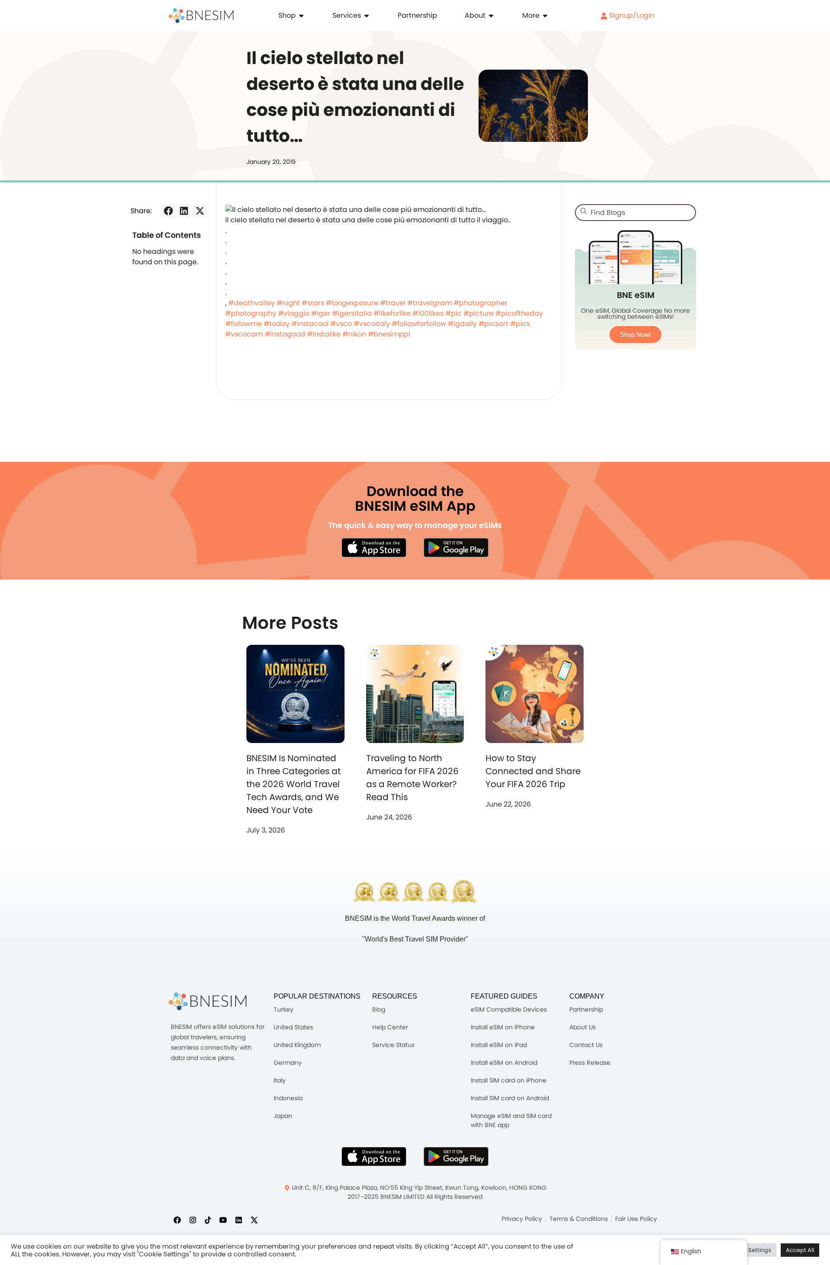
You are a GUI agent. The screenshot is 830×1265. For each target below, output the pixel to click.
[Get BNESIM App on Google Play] (456, 1156)
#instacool (310, 324)
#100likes (428, 313)
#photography (250, 313)
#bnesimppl (389, 334)
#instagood (285, 334)
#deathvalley (251, 303)
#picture (478, 313)
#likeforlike (392, 313)
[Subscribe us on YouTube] (223, 1219)
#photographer (480, 303)
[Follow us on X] (254, 1219)
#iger (320, 313)
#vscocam (244, 334)
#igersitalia (352, 313)
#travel (392, 303)
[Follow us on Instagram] (192, 1219)
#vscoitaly (372, 324)
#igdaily (462, 324)
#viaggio (294, 313)
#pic (453, 313)
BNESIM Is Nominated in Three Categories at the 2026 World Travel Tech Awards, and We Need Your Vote (293, 784)
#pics (520, 324)
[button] (168, 211)
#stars (313, 303)
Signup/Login (630, 15)
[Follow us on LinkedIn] (238, 1219)
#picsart (493, 324)
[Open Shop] (301, 15)
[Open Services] (366, 15)
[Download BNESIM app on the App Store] (374, 547)
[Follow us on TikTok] (208, 1219)
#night (288, 303)
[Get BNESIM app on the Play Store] (456, 547)
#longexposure (352, 303)
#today (277, 324)
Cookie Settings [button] (749, 1250)
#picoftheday (519, 313)
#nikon (354, 334)
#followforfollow (419, 324)
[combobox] (635, 212)
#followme (243, 324)
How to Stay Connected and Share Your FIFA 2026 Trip (533, 771)
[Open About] (491, 15)
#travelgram (429, 303)
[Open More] (545, 15)
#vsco (341, 324)
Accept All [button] (800, 1250)
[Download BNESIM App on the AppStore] (374, 1156)
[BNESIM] (207, 1001)
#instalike (324, 334)
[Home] (201, 15)
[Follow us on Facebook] (177, 1219)
